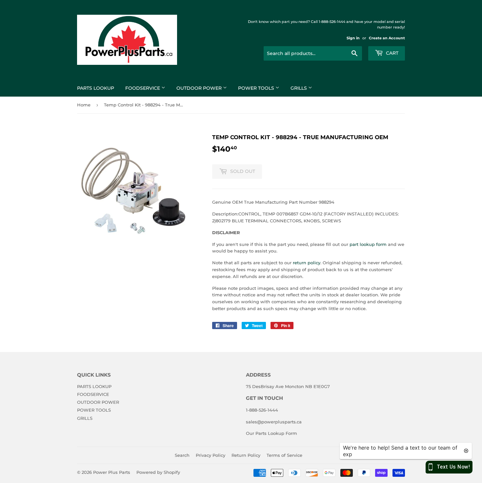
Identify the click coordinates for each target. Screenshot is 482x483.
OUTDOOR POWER (199, 88)
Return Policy (245, 455)
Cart (391, 53)
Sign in (353, 38)
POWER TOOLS (256, 88)
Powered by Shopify (158, 472)
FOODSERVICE (143, 88)
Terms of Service (284, 455)
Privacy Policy (210, 455)
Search (182, 455)
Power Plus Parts (111, 472)
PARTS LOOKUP (95, 88)
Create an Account (387, 38)
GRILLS (299, 88)
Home (83, 104)
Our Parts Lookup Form (271, 433)
